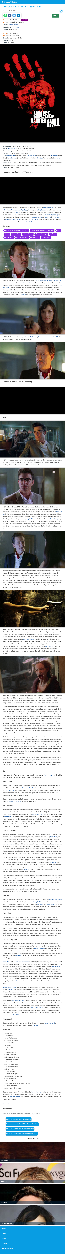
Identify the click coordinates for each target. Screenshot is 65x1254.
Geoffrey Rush (10, 156)
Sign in (55, 15)
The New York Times (18, 1001)
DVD (31, 337)
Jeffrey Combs (41, 210)
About (4, 1229)
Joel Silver (48, 217)
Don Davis (16, 27)
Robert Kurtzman (37, 814)
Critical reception (21, 237)
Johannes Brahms (15, 1097)
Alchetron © (7, 1249)
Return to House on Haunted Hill (48, 337)
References (46, 237)
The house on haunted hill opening (42, 230)
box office (23, 295)
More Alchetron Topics (10, 1104)
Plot (58, 230)
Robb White (11, 148)
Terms (4, 1234)
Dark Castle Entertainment (44, 280)
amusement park (50, 215)
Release (53, 234)
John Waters (17, 1015)
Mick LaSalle (6, 962)
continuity (26, 869)
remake (57, 217)
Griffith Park (10, 790)
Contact (4, 1244)
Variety (10, 989)
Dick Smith (29, 222)
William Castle (33, 219)
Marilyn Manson (36, 1092)
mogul (57, 215)
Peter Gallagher (12, 158)
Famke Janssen (31, 156)
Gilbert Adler (50, 904)
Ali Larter (57, 158)
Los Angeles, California (26, 788)
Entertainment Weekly (9, 987)
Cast (6, 234)
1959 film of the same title (13, 219)
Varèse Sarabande (49, 1023)
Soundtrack (34, 237)
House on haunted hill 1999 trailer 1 (16, 230)
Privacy (4, 1239)
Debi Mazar (53, 837)
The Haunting (56, 966)
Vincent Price (48, 775)
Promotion (8, 237)
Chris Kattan (39, 158)
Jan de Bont (19, 981)
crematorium (53, 862)
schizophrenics (49, 646)
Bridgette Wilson (30, 519)
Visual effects (28, 234)
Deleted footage (41, 234)
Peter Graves (16, 212)
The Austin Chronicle (37, 1008)
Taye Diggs (54, 156)
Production (15, 234)
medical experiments (15, 801)
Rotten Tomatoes (39, 948)
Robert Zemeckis (36, 217)
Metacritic (18, 955)
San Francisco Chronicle (22, 962)
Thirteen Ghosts (28, 283)
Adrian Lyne (26, 812)
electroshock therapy (29, 639)
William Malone (13, 25)
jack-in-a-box (11, 844)
